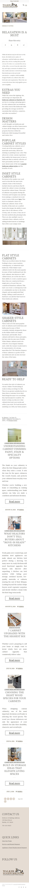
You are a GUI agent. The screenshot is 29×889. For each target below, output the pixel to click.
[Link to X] (26, 887)
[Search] (22, 5)
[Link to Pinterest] (23, 887)
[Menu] (26, 5)
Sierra (6, 417)
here (20, 199)
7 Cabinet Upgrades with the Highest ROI (14, 633)
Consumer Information (14, 443)
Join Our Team (7, 841)
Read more (14, 501)
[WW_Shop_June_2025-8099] (14, 523)
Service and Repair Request (11, 844)
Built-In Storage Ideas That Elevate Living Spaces (14, 769)
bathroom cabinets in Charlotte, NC (13, 100)
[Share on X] (11, 45)
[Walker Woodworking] (12, 5)
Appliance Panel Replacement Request (14, 847)
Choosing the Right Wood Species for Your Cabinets (14, 697)
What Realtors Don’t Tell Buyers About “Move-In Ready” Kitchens (14, 539)
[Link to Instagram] (21, 887)
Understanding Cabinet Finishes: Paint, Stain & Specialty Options (14, 452)
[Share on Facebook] (5, 45)
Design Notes (12, 420)
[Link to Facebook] (19, 887)
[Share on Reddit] (24, 45)
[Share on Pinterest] (18, 45)
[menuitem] (22, 5)
